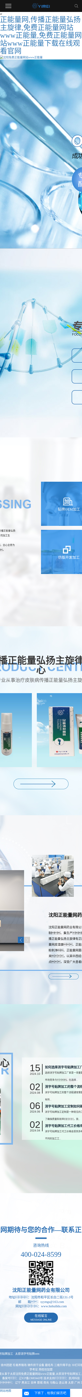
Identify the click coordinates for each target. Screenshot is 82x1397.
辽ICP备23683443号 (31, 1378)
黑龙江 (25, 1382)
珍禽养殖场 (20, 1365)
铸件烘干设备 (36, 1365)
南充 (46, 1382)
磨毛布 (49, 1365)
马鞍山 (54, 1382)
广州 (77, 1382)
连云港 (63, 1382)
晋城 (40, 1382)
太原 (71, 1382)
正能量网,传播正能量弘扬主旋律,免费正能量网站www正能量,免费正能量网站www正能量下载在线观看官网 (41, 35)
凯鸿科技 (74, 1378)
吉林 (33, 1382)
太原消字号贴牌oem (27, 1353)
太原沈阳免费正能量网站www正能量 (32, 1373)
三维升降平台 (63, 1365)
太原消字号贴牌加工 (68, 1373)
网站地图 (5, 1390)
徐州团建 (7, 1365)
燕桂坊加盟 (46, 1369)
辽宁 (18, 1382)
